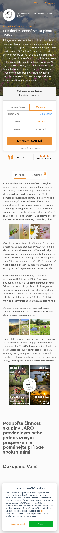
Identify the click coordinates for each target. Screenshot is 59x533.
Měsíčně (41, 107)
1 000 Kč (41, 129)
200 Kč (18, 121)
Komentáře (38, 174)
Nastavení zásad (18, 524)
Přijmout (41, 524)
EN (40, 3)
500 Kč (18, 129)
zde (43, 511)
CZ (35, 3)
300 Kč (41, 121)
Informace (20, 174)
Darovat (29, 141)
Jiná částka (46, 113)
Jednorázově (18, 107)
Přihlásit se (50, 3)
